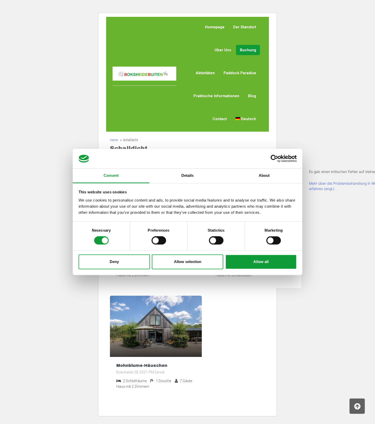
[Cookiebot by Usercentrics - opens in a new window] (274, 159)
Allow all (261, 261)
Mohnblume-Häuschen (141, 365)
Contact (219, 119)
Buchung (248, 50)
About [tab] (264, 175)
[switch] (159, 240)
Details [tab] (187, 175)
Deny (114, 261)
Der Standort (244, 27)
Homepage (214, 27)
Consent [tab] (111, 175)
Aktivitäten (205, 73)
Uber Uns (223, 50)
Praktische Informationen (216, 96)
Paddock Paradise (239, 73)
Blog (252, 96)
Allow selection (187, 261)
